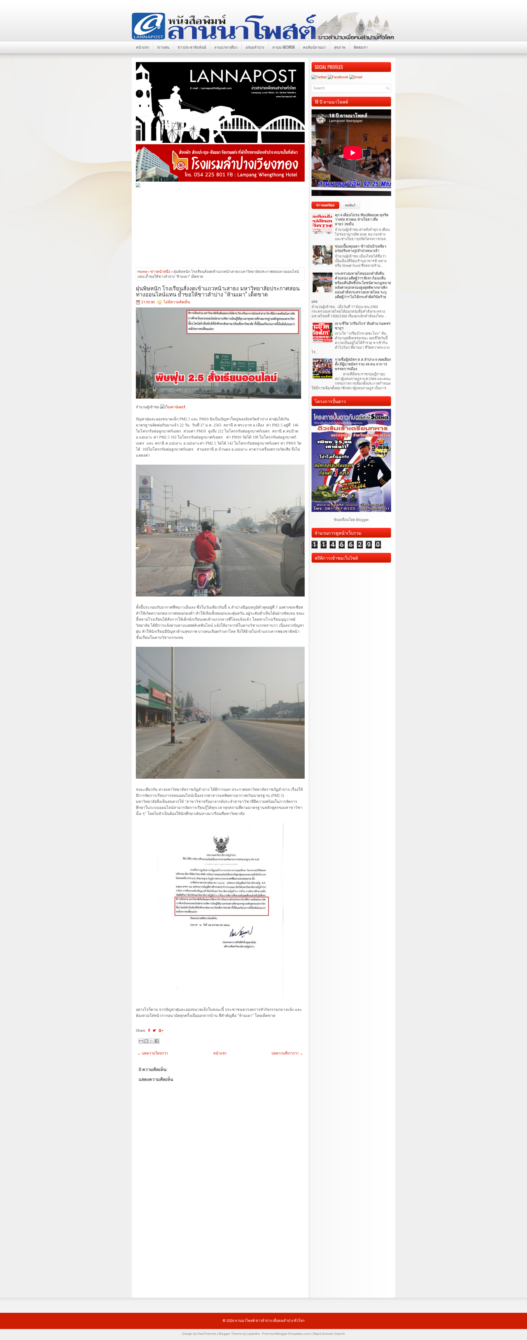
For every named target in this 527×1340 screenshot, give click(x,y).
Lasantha (253, 1334)
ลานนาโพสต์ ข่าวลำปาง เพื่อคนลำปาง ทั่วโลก (270, 1321)
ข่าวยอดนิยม (325, 205)
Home (142, 272)
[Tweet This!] (154, 1030)
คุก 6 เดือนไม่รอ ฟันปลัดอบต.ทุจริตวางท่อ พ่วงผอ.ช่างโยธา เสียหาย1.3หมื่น (361, 219)
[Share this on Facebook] (149, 1030)
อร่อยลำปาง (255, 47)
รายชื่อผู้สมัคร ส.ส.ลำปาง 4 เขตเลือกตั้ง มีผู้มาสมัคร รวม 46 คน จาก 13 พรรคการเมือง (363, 364)
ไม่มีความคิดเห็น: (177, 302)
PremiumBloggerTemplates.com (286, 1334)
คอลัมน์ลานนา (314, 47)
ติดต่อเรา (361, 47)
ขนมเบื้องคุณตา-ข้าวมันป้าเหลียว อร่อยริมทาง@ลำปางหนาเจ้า (360, 248)
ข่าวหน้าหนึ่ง (160, 272)
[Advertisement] (220, 227)
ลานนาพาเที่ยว (225, 47)
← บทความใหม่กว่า (153, 1053)
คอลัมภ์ (350, 205)
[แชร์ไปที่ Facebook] (156, 1041)
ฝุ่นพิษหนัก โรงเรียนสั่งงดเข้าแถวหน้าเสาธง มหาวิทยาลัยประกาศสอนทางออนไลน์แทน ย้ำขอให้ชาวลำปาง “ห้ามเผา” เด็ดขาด (218, 291)
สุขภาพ (340, 47)
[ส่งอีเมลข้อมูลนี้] (141, 1041)
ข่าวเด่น (163, 47)
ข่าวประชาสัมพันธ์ (192, 47)
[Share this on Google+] (161, 1030)
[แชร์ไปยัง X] (151, 1041)
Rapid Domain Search (329, 1334)
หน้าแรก (142, 47)
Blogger (362, 520)
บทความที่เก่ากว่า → (287, 1053)
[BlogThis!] (146, 1041)
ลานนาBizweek (283, 47)
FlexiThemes (206, 1334)
